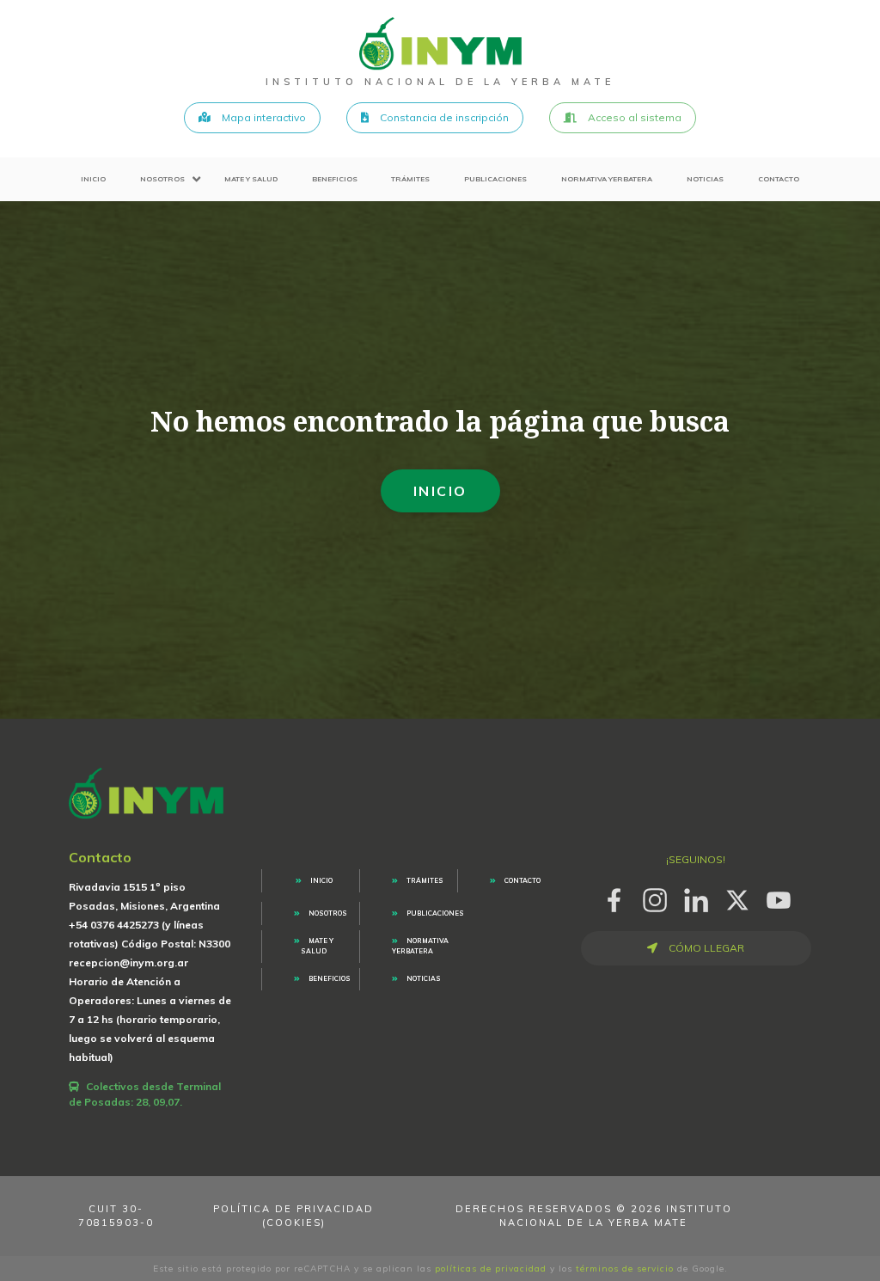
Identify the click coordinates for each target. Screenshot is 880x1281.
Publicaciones (495, 179)
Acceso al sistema (633, 117)
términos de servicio (625, 1268)
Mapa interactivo (262, 117)
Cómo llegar (705, 947)
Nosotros (162, 179)
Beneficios (335, 179)
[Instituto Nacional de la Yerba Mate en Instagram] (655, 897)
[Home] (440, 43)
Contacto (778, 179)
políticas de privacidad (491, 1268)
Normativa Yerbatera (606, 179)
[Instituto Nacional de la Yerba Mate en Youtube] (779, 897)
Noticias (705, 179)
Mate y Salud (251, 179)
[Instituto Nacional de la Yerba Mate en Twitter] (737, 897)
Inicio (93, 179)
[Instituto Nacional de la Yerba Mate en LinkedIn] (696, 897)
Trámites (410, 179)
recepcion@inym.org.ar (128, 962)
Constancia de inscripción (443, 117)
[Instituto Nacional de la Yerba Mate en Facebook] (614, 897)
